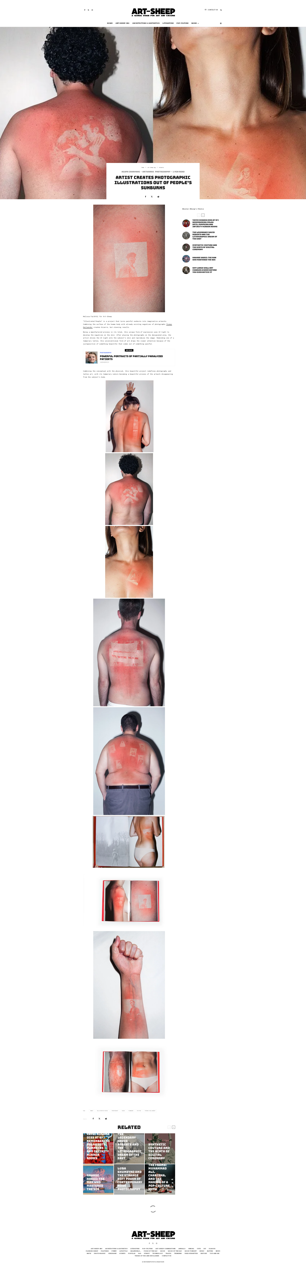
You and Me (214, 1253)
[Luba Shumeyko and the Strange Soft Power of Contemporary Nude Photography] (129, 1179)
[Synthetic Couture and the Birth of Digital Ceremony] (160, 1148)
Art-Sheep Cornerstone (165, 1249)
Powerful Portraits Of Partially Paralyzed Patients (131, 358)
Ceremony (112, 1253)
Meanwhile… (135, 1251)
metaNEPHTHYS (149, 1262)
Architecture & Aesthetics (146, 23)
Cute (199, 1249)
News (218, 1251)
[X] (88, 10)
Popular (131, 1253)
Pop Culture (183, 23)
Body (92, 1110)
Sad (139, 1253)
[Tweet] (152, 197)
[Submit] (158, 197)
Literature (168, 23)
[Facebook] (84, 10)
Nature (210, 1251)
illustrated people (103, 1110)
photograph (115, 1110)
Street (147, 1253)
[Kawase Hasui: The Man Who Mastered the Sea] (98, 1179)
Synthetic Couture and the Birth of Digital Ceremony (204, 247)
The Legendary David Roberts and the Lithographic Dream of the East (204, 235)
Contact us (166, 1256)
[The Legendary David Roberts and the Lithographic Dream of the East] (129, 1148)
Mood (162, 1251)
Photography (162, 171)
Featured (105, 1251)
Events (122, 1253)
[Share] (145, 197)
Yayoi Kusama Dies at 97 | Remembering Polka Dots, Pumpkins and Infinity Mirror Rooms (205, 223)
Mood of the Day (175, 1251)
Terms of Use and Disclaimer (147, 1256)
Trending (178, 1253)
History (204, 1253)
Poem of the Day (150, 1251)
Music (201, 1251)
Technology (157, 1253)
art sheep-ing (122, 23)
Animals (181, 1249)
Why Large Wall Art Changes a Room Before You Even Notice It (204, 270)
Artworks (148, 171)
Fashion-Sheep (92, 1251)
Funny (114, 1251)
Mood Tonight (191, 1251)
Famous (212, 1249)
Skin (124, 1110)
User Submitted (191, 1253)
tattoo (139, 1110)
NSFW (89, 1253)
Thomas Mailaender (150, 1110)
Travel (168, 1253)
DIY (205, 1249)
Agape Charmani (131, 171)
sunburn (131, 1110)
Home (110, 23)
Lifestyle (123, 1251)
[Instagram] (92, 10)
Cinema (191, 1249)
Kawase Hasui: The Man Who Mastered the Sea (204, 259)
